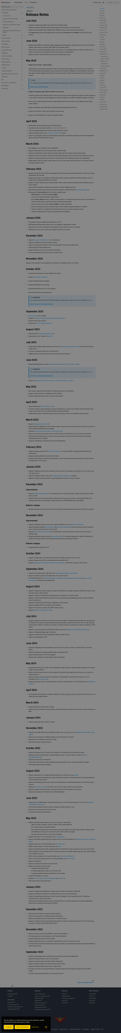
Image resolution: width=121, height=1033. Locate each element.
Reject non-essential (22, 1027)
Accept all (9, 1027)
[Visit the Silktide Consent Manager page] (46, 1027)
